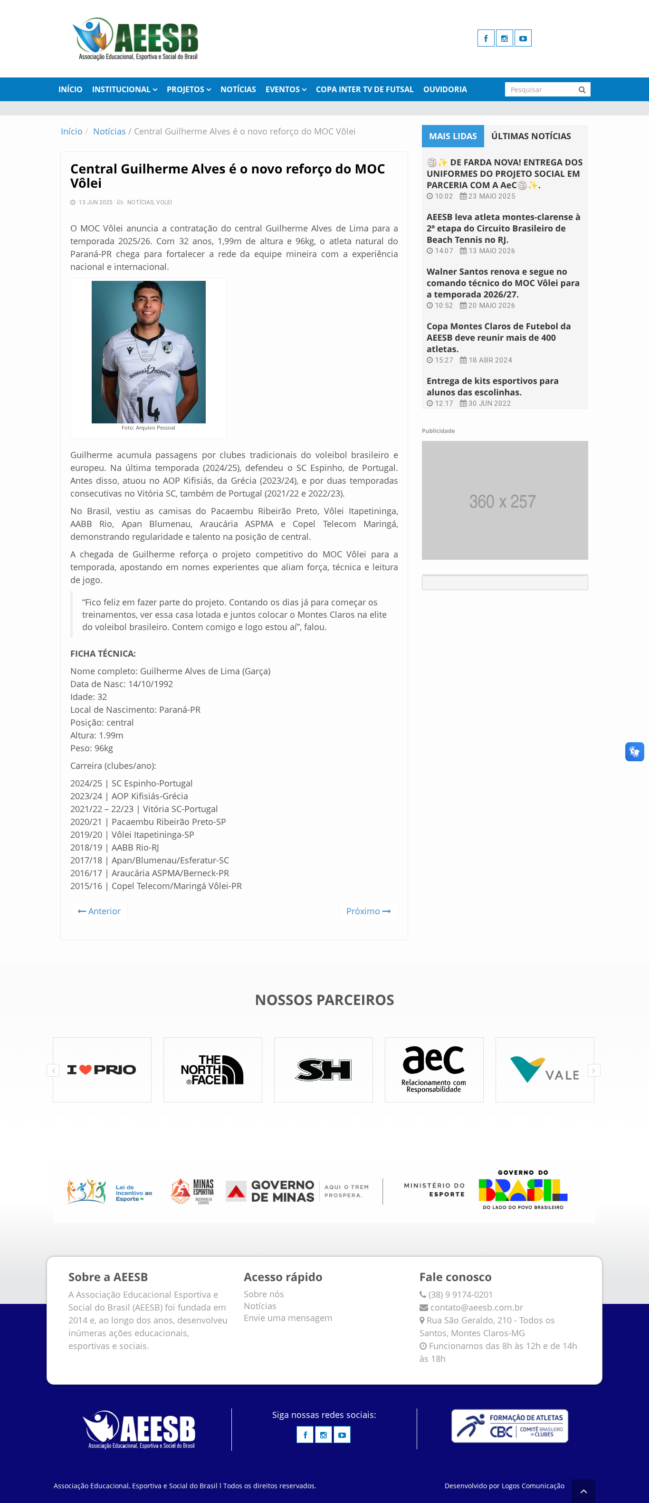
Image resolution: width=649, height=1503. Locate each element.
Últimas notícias (531, 136)
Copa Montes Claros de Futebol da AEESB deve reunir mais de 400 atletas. (499, 338)
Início (70, 89)
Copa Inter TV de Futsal (365, 89)
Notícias (238, 89)
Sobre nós (264, 1294)
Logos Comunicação (533, 1485)
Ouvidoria (445, 89)
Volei (164, 202)
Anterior (103, 911)
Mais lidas (453, 136)
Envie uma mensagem (288, 1317)
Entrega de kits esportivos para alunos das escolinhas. (493, 386)
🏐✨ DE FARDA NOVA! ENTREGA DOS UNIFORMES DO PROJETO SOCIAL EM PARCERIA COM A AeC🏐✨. (504, 174)
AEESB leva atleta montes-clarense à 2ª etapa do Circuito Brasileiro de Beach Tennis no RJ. (504, 228)
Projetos (185, 89)
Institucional (121, 89)
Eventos (283, 89)
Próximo (364, 911)
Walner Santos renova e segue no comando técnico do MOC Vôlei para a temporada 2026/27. (503, 283)
